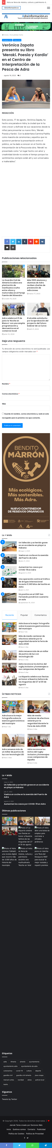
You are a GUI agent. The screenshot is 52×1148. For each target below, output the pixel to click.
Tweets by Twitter (9, 1099)
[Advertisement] (26, 205)
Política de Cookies (16, 1134)
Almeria (13, 1062)
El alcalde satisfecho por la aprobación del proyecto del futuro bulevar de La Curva (37, 322)
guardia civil (8, 1075)
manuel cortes (8, 1080)
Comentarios (41, 615)
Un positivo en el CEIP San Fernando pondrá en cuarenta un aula (33, 597)
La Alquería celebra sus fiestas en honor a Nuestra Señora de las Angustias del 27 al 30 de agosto (34, 680)
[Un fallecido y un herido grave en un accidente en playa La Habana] (9, 546)
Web (4, 404)
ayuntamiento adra (10, 1066)
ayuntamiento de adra (29, 1066)
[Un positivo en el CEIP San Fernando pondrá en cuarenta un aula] (9, 598)
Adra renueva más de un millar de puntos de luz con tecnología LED (33, 654)
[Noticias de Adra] (26, 16)
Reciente (9, 615)
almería (22, 1062)
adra (5, 1062)
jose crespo (39, 1075)
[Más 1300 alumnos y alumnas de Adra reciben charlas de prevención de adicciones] (38, 271)
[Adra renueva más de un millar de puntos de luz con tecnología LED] (9, 655)
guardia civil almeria (23, 1075)
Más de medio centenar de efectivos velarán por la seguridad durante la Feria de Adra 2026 (33, 640)
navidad (21, 1080)
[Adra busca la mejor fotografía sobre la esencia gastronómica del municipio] (9, 627)
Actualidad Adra (16, 35)
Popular (24, 615)
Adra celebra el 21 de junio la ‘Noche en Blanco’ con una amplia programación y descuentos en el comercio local (13, 324)
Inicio (6, 35)
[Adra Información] (11, 7)
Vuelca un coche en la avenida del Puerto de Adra (33, 556)
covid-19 (19, 1071)
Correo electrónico (10, 394)
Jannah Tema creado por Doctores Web (26, 1125)
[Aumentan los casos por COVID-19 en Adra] (9, 571)
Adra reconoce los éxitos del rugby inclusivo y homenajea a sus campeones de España (33, 666)
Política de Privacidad (35, 1134)
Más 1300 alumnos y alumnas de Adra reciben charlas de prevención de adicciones (37, 285)
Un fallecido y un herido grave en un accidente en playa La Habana (33, 545)
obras (29, 1080)
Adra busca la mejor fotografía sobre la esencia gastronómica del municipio (34, 626)
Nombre (6, 384)
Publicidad (41, 1129)
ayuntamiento (34, 1062)
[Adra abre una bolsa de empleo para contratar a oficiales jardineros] (42, 834)
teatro (5, 1084)
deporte (38, 1071)
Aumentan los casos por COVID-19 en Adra (31, 568)
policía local (39, 1080)
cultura (29, 1071)
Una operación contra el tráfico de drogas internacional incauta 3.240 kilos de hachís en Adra (34, 583)
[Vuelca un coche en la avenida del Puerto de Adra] (9, 559)
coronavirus (7, 1071)
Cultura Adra (17, 40)
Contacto (31, 1129)
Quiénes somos (19, 1129)
